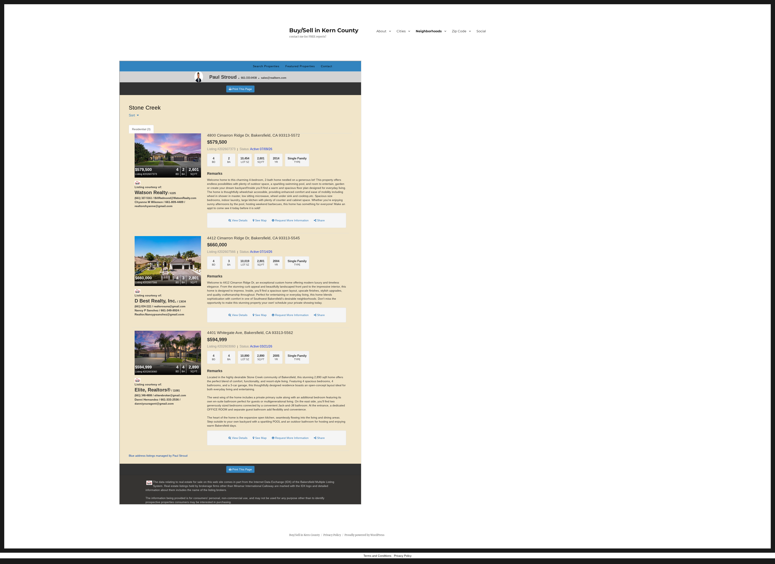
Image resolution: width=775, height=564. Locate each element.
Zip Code (459, 31)
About (381, 31)
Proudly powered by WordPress (364, 535)
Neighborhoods (429, 31)
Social (481, 31)
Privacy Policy (332, 535)
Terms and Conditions (377, 555)
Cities (401, 31)
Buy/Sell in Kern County (323, 30)
